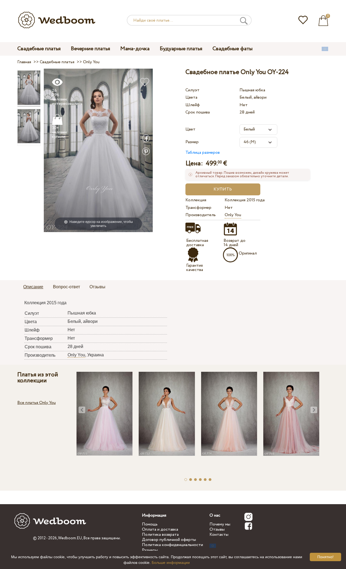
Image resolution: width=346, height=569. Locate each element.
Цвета (191, 97)
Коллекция (195, 200)
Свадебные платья (39, 49)
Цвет (190, 129)
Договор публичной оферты (169, 540)
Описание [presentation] (33, 286)
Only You (233, 215)
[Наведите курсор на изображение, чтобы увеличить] (98, 150)
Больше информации (171, 562)
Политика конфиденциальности (172, 545)
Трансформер (198, 207)
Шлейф (192, 105)
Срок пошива (197, 112)
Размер (192, 142)
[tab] (33, 287)
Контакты (218, 534)
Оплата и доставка (160, 529)
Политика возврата (160, 534)
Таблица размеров (202, 152)
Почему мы (219, 524)
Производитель (200, 214)
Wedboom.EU (70, 538)
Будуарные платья (181, 49)
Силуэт (192, 90)
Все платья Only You (36, 403)
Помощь (150, 524)
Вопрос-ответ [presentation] (66, 286)
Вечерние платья (90, 49)
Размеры (150, 550)
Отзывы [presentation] (97, 286)
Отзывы (217, 529)
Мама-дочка (134, 49)
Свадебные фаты (232, 49)
